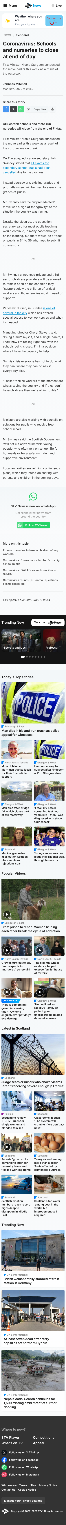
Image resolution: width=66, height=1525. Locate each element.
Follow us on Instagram (24, 1474)
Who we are (8, 1485)
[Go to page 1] (23, 657)
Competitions (43, 1437)
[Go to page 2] (27, 657)
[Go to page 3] (30, 657)
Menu (13, 5)
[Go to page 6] (38, 657)
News (7, 35)
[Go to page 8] (44, 657)
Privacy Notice (48, 1485)
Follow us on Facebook (23, 1459)
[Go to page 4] (33, 657)
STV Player (10, 1437)
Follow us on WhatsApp (24, 1467)
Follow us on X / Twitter (24, 1452)
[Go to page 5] (35, 657)
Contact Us (8, 1489)
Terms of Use (27, 1485)
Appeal (38, 1443)
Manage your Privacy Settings (23, 1500)
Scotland (22, 35)
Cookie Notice (27, 1489)
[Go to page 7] (41, 657)
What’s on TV (12, 1443)
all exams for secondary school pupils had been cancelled (26, 167)
